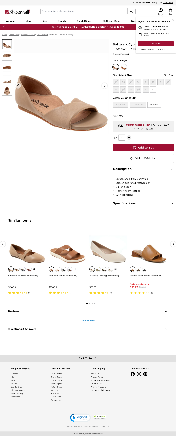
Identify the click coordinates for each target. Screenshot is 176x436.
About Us (95, 374)
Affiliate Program (98, 387)
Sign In (156, 43)
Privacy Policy (97, 377)
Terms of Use (96, 383)
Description (122, 169)
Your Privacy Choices (100, 380)
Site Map (55, 393)
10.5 (138, 89)
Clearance (15, 397)
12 (153, 89)
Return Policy (57, 387)
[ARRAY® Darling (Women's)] (108, 245)
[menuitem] (10, 21)
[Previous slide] (4, 27)
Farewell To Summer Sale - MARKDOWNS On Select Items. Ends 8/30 (88, 27)
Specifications (124, 203)
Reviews (13, 311)
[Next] (104, 86)
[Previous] (18, 86)
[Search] (131, 11)
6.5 (138, 82)
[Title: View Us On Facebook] (133, 374)
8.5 (168, 82)
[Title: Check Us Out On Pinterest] (145, 374)
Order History (57, 380)
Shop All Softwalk (121, 54)
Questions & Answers (22, 329)
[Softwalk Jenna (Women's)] (68, 245)
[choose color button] (115, 67)
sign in (149, 128)
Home (4, 35)
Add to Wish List (145, 158)
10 (131, 89)
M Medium (138, 104)
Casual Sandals (42, 35)
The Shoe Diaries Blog (101, 390)
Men (28, 21)
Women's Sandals (28, 35)
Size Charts (56, 397)
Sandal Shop (84, 21)
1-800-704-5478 (91, 426)
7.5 (153, 82)
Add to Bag (146, 147)
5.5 (123, 82)
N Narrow (120, 104)
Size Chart (169, 75)
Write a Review (88, 320)
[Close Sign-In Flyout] (172, 19)
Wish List (54, 390)
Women (10, 21)
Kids (44, 21)
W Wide (154, 104)
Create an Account (163, 49)
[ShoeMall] (17, 12)
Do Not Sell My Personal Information (88, 434)
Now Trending (17, 393)
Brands (62, 21)
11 (146, 89)
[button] (80, 418)
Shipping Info (57, 383)
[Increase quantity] (129, 137)
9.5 (123, 89)
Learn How (168, 2)
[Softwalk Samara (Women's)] (27, 245)
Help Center (56, 374)
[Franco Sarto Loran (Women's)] (149, 245)
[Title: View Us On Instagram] (139, 374)
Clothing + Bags (111, 21)
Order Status (56, 377)
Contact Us (56, 400)
